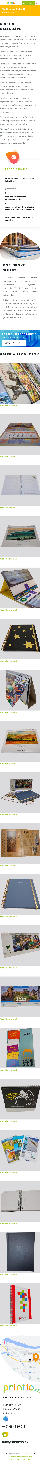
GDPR (29, 1460)
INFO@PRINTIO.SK (15, 1442)
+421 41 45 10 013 (13, 1427)
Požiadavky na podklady (17, 1460)
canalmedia (29, 1454)
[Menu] (3, 3)
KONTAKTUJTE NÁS (13, 343)
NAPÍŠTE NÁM (28, 3)
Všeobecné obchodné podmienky (20, 1457)
